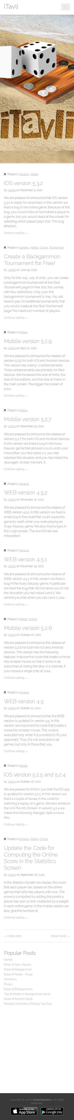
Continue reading (16, 232)
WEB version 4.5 (24, 701)
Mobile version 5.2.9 (28, 341)
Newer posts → (60, 935)
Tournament (56, 247)
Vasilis (12, 190)
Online (44, 247)
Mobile (34, 174)
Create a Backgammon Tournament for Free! (32, 259)
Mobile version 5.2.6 (28, 628)
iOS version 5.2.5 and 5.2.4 (35, 774)
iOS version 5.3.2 (23, 183)
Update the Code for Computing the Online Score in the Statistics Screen (31, 858)
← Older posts (13, 935)
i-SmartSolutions (42, 1099)
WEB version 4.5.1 (25, 559)
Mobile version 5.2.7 (27, 419)
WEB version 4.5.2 (25, 492)
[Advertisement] (37, 1048)
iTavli (11, 6)
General (24, 174)
